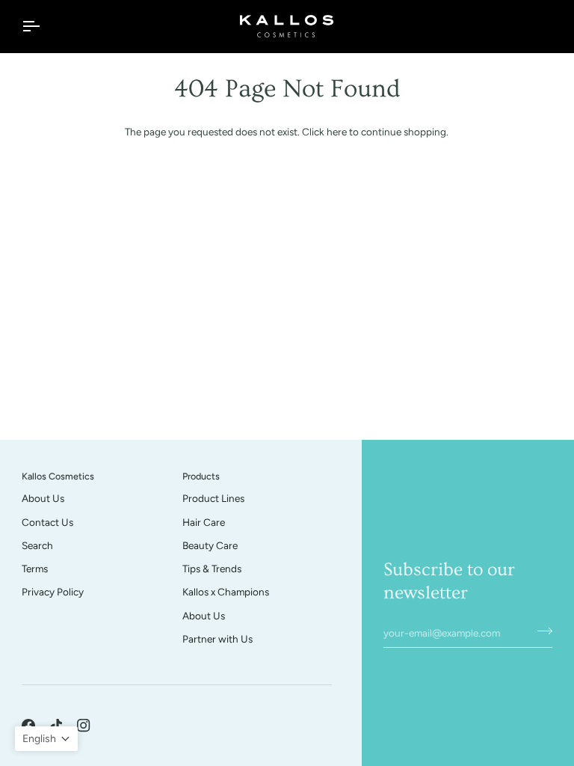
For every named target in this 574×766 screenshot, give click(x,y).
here (337, 132)
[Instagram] (83, 725)
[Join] (540, 631)
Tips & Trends (211, 568)
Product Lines (213, 498)
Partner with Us (217, 639)
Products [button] (201, 476)
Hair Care (203, 522)
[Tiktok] (56, 725)
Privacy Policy (53, 592)
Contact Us (47, 522)
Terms (35, 568)
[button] (46, 738)
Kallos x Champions (225, 592)
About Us (43, 498)
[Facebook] (28, 725)
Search (37, 545)
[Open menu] (44, 26)
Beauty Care (210, 545)
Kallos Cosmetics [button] (58, 476)
